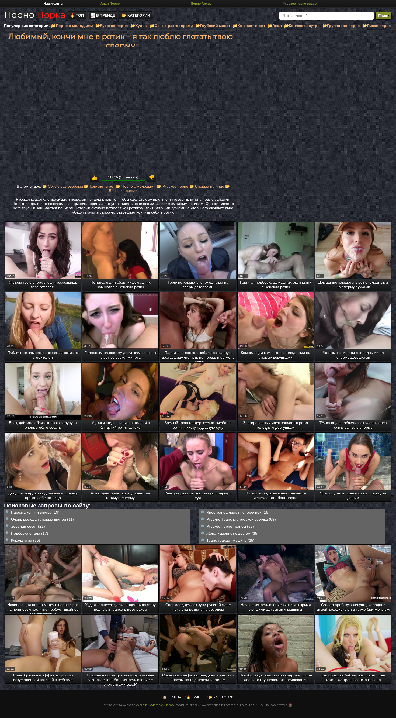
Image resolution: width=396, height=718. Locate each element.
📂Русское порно (111, 25)
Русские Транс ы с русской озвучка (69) (241, 519)
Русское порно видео (300, 3)
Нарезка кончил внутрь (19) (35, 512)
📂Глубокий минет (212, 25)
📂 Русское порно (172, 186)
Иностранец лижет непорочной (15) (238, 512)
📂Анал (275, 25)
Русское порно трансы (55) (230, 526)
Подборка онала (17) (29, 533)
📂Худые (139, 25)
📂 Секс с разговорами (62, 186)
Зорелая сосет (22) (28, 526)
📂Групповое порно (341, 25)
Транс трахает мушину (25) (230, 540)
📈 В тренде (103, 15)
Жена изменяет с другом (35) (232, 533)
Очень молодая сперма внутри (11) (42, 519)
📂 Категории (136, 15)
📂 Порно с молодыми (136, 186)
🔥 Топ (77, 15)
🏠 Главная (173, 697)
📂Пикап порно (376, 25)
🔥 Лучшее (196, 697)
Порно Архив (201, 3)
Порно (34, 14)
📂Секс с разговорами (171, 25)
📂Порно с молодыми (72, 25)
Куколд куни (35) (25, 540)
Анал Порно (110, 3)
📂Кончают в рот (249, 25)
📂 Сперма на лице (206, 186)
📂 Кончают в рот (99, 186)
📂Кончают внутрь (302, 25)
